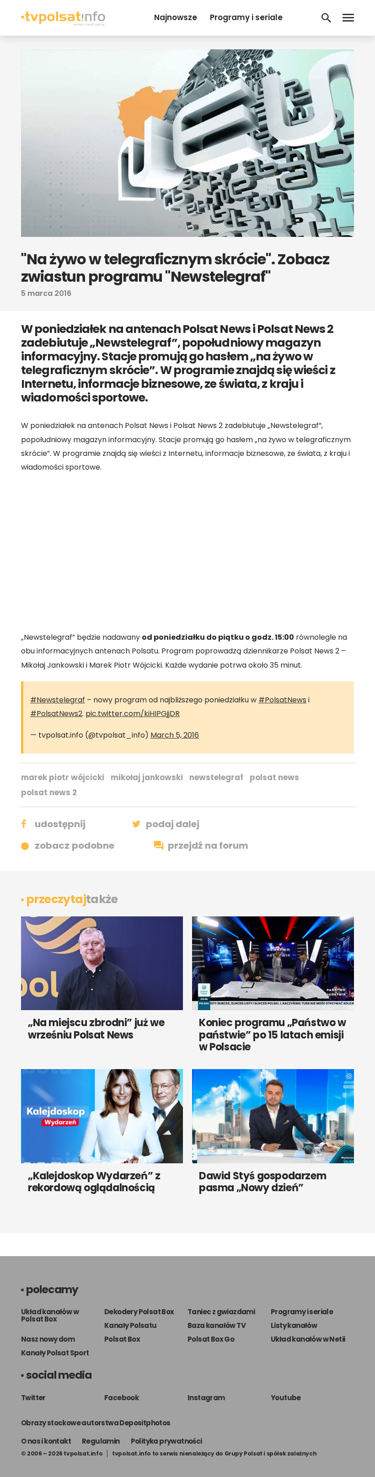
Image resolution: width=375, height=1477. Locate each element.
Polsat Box (122, 1339)
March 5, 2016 (174, 735)
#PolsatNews (282, 700)
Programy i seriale (246, 17)
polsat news (274, 777)
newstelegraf (216, 777)
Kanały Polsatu (130, 1325)
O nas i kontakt (46, 1441)
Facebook (121, 1397)
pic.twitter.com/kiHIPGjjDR (133, 713)
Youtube (286, 1397)
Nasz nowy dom (48, 1339)
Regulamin (101, 1441)
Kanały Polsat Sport (55, 1353)
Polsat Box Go (211, 1339)
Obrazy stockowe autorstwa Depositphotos (96, 1423)
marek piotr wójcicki (62, 777)
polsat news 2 (49, 792)
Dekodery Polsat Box (139, 1311)
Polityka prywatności (166, 1441)
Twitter (33, 1397)
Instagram (206, 1397)
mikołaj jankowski (147, 777)
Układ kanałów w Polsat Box (50, 1315)
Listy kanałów (294, 1325)
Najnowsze (175, 17)
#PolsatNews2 (56, 713)
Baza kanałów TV (217, 1325)
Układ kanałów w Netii (308, 1339)
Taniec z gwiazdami (221, 1311)
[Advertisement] (187, 552)
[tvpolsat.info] (63, 23)
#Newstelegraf (57, 700)
